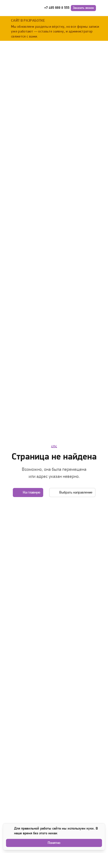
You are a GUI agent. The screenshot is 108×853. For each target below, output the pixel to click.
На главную (31, 492)
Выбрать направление (75, 492)
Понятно (54, 843)
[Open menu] (101, 8)
